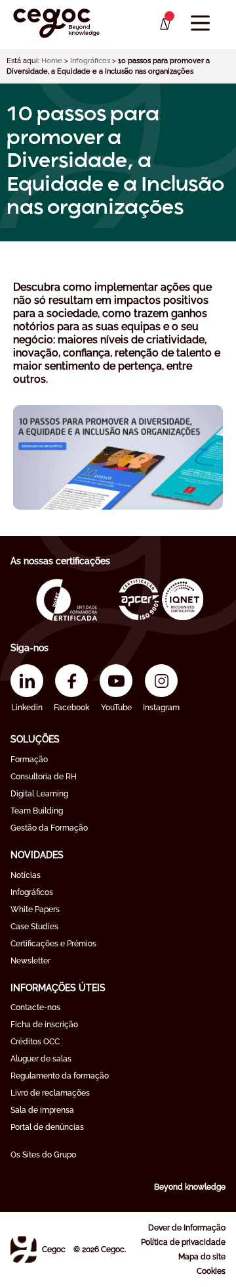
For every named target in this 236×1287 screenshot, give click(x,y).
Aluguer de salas (40, 1058)
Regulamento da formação (59, 1076)
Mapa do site (202, 1256)
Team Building (36, 810)
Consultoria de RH (43, 776)
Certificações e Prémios (53, 943)
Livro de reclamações (50, 1093)
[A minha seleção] (164, 24)
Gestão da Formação (49, 828)
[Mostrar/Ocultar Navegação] (200, 23)
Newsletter (30, 960)
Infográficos (90, 61)
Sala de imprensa (42, 1110)
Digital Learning (39, 793)
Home (51, 61)
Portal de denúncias (47, 1127)
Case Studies (34, 926)
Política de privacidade (183, 1242)
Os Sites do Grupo (43, 1154)
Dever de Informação (187, 1227)
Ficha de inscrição (44, 1024)
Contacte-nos (35, 1007)
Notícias (25, 875)
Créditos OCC (35, 1041)
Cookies (211, 1271)
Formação (29, 759)
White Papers (35, 909)
